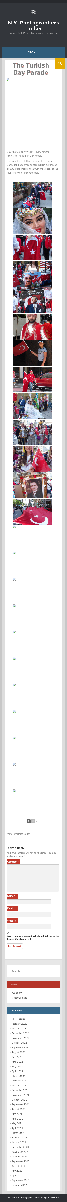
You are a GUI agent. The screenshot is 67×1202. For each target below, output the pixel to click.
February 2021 (19, 1137)
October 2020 (19, 1156)
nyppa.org (17, 993)
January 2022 (19, 1085)
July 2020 (17, 1171)
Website (11, 921)
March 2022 (18, 1076)
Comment (13, 862)
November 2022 (20, 1038)
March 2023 (18, 1019)
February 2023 (19, 1024)
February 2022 (19, 1081)
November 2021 (20, 1095)
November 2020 (20, 1152)
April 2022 (17, 1071)
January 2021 (19, 1142)
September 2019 (20, 1180)
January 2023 (19, 1029)
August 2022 (19, 1052)
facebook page (19, 998)
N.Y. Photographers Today (33, 25)
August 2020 (19, 1166)
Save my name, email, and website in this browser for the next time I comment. (33, 938)
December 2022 (20, 1033)
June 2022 (17, 1062)
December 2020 (20, 1147)
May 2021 (17, 1123)
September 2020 (20, 1161)
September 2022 (20, 1047)
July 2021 (17, 1114)
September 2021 (20, 1104)
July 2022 (17, 1057)
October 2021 (19, 1100)
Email (10, 908)
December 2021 (20, 1090)
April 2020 (17, 1175)
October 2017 (19, 1185)
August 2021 (19, 1109)
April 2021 (17, 1128)
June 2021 (17, 1119)
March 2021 (18, 1133)
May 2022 (17, 1066)
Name (11, 896)
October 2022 (19, 1043)
